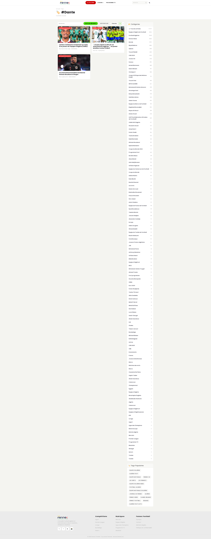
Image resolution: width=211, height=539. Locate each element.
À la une (91, 2)
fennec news (133, 497)
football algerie (135, 487)
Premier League (99, 522)
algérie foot (133, 473)
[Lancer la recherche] (146, 2)
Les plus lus (104, 23)
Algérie (147, 494)
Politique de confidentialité (144, 528)
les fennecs (142, 480)
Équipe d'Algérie (120, 522)
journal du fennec (135, 494)
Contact (138, 522)
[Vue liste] (123, 23)
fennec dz (146, 477)
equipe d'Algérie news (136, 484)
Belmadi (145, 500)
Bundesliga (98, 528)
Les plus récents (90, 23)
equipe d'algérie (134, 470)
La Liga (97, 525)
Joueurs (100, 2)
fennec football (135, 500)
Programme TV (110, 2)
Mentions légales (141, 525)
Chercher (114, 23)
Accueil (58, 9)
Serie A (97, 530)
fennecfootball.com (118, 536)
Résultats (118, 530)
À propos (138, 519)
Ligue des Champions (122, 525)
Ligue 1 (97, 519)
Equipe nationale (135, 477)
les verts (132, 480)
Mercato (118, 519)
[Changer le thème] (149, 2)
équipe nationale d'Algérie (138, 490)
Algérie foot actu (135, 504)
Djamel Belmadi (146, 497)
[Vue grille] (120, 23)
